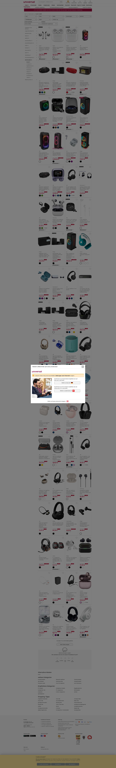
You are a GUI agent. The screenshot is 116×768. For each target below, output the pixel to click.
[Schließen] (83, 367)
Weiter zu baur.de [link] (66, 382)
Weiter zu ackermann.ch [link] (66, 390)
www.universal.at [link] (57, 401)
